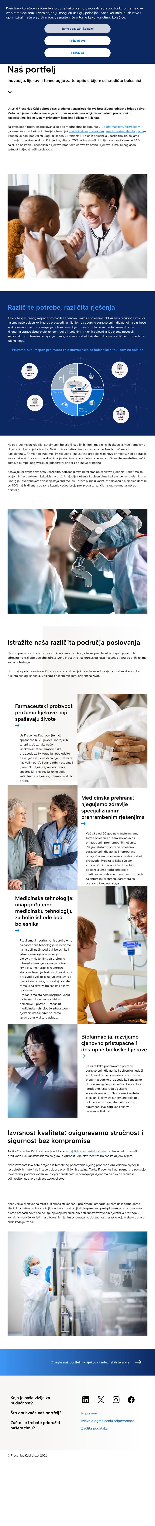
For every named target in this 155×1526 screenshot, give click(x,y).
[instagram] (116, 1399)
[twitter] (100, 1399)
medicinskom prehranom (86, 131)
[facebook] (131, 1399)
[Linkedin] (85, 1399)
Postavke (77, 53)
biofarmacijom (113, 127)
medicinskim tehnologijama (125, 131)
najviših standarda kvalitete (87, 1151)
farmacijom (132, 127)
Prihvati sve (77, 40)
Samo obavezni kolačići (77, 28)
